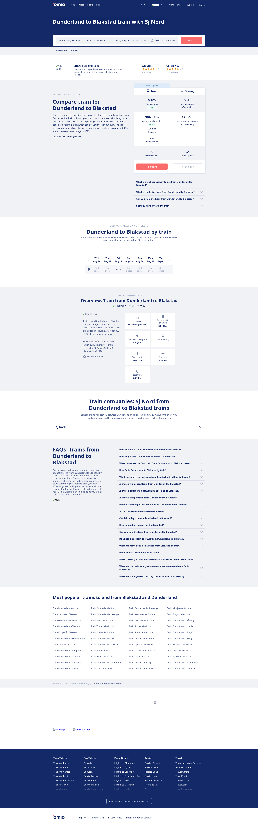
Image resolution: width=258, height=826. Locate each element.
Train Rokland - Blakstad (103, 632)
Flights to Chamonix (124, 763)
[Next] (170, 260)
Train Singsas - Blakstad (179, 614)
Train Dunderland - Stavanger (144, 608)
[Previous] (88, 260)
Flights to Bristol (123, 780)
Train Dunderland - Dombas (181, 668)
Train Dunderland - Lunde (180, 626)
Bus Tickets (90, 758)
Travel (178, 758)
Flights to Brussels (124, 771)
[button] (123, 40)
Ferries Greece (152, 763)
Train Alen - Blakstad (177, 650)
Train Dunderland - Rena (141, 638)
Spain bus (89, 763)
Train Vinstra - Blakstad (102, 620)
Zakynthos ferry (153, 780)
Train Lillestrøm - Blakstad (142, 620)
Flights (90, 4)
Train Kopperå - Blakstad (65, 632)
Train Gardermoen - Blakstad (67, 620)
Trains (72, 4)
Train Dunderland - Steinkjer (105, 644)
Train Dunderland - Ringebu (67, 650)
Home (56, 683)
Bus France (89, 767)
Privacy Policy (115, 817)
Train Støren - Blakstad (140, 626)
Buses (81, 4)
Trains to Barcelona (63, 780)
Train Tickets (60, 758)
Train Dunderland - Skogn (180, 638)
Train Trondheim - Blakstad (142, 650)
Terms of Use (97, 817)
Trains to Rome (61, 763)
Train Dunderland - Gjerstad (143, 662)
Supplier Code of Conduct (139, 817)
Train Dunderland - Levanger (105, 614)
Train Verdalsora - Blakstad (142, 614)
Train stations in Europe (188, 763)
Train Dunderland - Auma (65, 608)
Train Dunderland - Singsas (181, 632)
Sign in (202, 5)
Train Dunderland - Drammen (106, 662)
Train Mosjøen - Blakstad (179, 608)
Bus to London (91, 776)
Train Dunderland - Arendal (66, 656)
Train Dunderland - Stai (102, 608)
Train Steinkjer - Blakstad (141, 632)
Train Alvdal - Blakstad (102, 656)
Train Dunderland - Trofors (66, 626)
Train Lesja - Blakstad (139, 656)
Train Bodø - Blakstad (101, 650)
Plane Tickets (121, 758)
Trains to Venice (61, 771)
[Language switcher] (157, 4)
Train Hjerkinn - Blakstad (179, 656)
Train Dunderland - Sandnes (67, 662)
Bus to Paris (90, 780)
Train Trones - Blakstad (102, 626)
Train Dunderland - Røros (142, 668)
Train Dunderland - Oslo (103, 638)
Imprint (82, 817)
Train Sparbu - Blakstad (64, 644)
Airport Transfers (184, 767)
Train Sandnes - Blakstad (65, 614)
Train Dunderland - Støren (66, 668)
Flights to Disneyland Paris (128, 776)
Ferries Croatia (153, 767)
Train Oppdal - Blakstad (141, 644)
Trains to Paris (61, 767)
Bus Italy (88, 771)
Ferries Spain (152, 771)
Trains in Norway (80, 683)
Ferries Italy (151, 776)
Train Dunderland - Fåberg (180, 620)
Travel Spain (181, 776)
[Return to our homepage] (61, 5)
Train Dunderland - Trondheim (182, 662)
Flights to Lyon (122, 767)
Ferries (99, 4)
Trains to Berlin (61, 776)
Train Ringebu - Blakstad (179, 644)
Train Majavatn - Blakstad (103, 668)
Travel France (182, 780)
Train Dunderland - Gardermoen (69, 638)
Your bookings (175, 5)
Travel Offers (182, 771)
